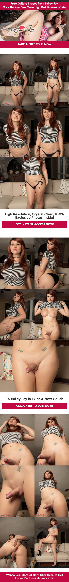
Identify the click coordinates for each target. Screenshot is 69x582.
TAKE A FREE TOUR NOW (34, 44)
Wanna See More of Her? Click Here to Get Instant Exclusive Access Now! (34, 577)
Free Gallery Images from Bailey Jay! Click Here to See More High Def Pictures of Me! (34, 6)
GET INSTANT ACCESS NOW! (35, 224)
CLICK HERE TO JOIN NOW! (34, 406)
